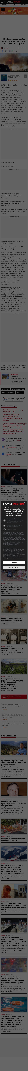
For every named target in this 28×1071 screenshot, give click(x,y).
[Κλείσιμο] (24, 502)
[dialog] (14, 535)
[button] (14, 530)
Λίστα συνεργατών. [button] (19, 546)
